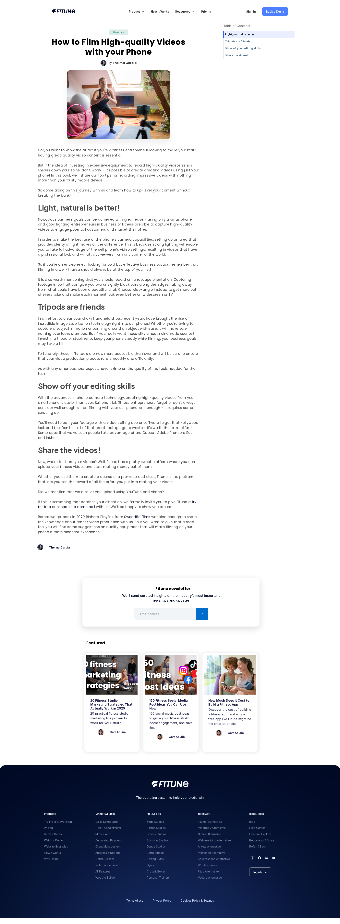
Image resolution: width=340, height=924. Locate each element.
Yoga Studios (155, 821)
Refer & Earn (257, 846)
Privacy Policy (162, 900)
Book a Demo (275, 11)
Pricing (206, 11)
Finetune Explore (260, 834)
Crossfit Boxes (156, 871)
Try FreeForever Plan (58, 821)
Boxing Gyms (155, 858)
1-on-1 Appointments (108, 827)
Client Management (107, 846)
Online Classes (105, 858)
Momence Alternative (211, 852)
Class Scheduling (106, 821)
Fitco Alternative (208, 871)
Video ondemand (106, 865)
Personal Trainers (158, 877)
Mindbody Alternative (212, 827)
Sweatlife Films (137, 516)
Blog (252, 821)
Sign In (251, 11)
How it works (52, 852)
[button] (137, 11)
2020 (80, 516)
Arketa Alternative (209, 846)
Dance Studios (156, 846)
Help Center (257, 827)
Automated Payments (109, 840)
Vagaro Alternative (210, 877)
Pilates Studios (156, 827)
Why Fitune (51, 858)
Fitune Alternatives (210, 821)
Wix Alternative (207, 865)
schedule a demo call (75, 506)
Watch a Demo (53, 840)
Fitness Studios (156, 834)
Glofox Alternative (209, 834)
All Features (102, 871)
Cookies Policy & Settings (197, 900)
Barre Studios (155, 852)
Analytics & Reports (107, 852)
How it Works (160, 11)
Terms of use (134, 900)
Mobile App (102, 834)
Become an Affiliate (261, 840)
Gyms (150, 865)
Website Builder (105, 877)
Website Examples (56, 846)
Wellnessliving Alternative (214, 840)
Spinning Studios (157, 840)
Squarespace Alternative (214, 858)
